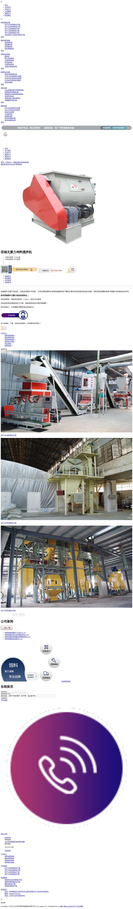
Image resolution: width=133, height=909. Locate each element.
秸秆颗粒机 (8, 46)
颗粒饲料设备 (5, 40)
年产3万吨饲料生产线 (12, 31)
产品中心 (8, 9)
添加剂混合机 (9, 96)
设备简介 (8, 276)
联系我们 (8, 15)
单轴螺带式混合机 (11, 100)
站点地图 (80, 906)
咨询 (5, 834)
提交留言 (4, 698)
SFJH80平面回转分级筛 (13, 80)
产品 (2, 700)
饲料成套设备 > (10, 335)
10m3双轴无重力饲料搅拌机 (14, 90)
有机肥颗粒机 (9, 48)
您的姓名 (4, 692)
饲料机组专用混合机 (12, 92)
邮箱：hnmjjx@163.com (12, 893)
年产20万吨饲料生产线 (12, 24)
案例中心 (8, 154)
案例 (5, 700)
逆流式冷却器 (9, 112)
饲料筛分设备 (5, 72)
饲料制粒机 (8, 42)
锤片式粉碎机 (9, 58)
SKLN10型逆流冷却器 (12, 110)
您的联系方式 (5, 694)
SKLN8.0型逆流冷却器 (12, 108)
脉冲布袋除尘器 (10, 118)
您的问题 (19, 696)
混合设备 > (8, 343)
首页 (6, 5)
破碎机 (7, 56)
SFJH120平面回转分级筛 (13, 76)
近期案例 (4, 878)
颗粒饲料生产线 (10, 884)
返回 (2, 834)
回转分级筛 (8, 82)
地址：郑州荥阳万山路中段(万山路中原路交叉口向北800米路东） (27, 891)
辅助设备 (4, 106)
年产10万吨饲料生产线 (12, 26)
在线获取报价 (66, 681)
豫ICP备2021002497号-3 (68, 906)
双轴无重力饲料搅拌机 (12, 98)
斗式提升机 (8, 114)
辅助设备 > (8, 345)
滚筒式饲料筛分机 (11, 74)
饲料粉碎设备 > (10, 339)
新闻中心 (8, 13)
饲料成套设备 (5, 22)
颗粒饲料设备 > (10, 337)
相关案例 (8, 278)
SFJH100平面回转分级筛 (13, 78)
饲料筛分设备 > (10, 341)
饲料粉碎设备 (5, 54)
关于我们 (8, 150)
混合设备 (4, 88)
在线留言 (8, 282)
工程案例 (8, 11)
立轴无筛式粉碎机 (11, 66)
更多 (2, 37)
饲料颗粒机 (8, 44)
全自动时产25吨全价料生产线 (15, 35)
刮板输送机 (8, 116)
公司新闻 (8, 280)
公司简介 (8, 7)
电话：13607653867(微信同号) (15, 895)
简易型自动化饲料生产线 (13, 880)
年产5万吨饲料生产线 (12, 33)
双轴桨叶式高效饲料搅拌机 (14, 94)
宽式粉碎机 (8, 62)
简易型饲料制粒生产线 (12, 882)
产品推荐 (4, 866)
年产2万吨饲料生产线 (12, 28)
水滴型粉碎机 (9, 60)
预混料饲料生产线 (11, 886)
